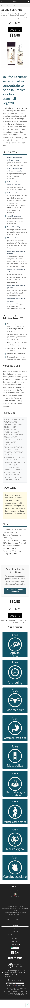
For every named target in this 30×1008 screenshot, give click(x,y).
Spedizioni (15, 941)
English (13, 980)
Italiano (19, 980)
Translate (21, 985)
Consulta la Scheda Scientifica (15, 591)
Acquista (15, 29)
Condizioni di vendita (15, 935)
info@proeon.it (19, 994)
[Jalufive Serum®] (15, 54)
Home (15, 928)
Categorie (15, 938)
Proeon (15, 2)
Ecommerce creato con (15, 996)
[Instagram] (16, 953)
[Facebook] (12, 953)
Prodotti (3, 6)
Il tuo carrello (14, 945)
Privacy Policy (15, 947)
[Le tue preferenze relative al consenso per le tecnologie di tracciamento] (27, 1005)
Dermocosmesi (11, 6)
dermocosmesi (19, 622)
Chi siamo (15, 931)
